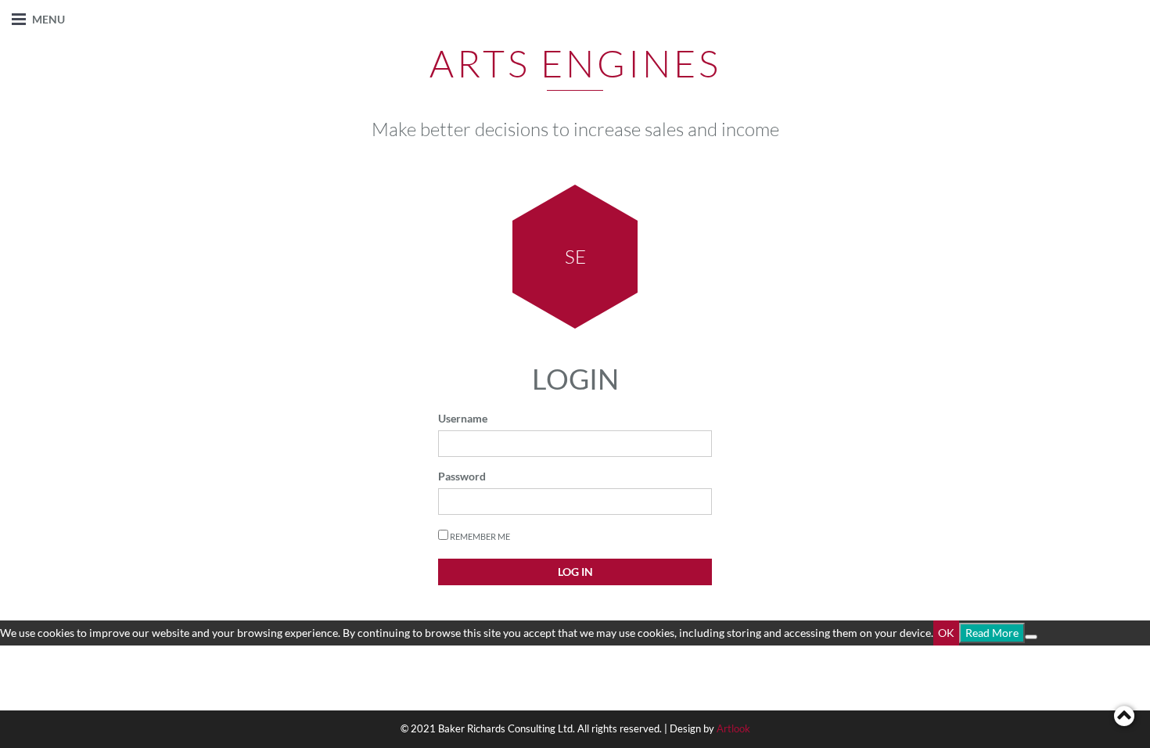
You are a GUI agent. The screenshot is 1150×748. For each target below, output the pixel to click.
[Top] (1124, 715)
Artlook (733, 728)
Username (462, 418)
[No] (1031, 637)
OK (946, 632)
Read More (992, 632)
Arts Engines (575, 63)
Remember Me (479, 536)
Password (462, 476)
